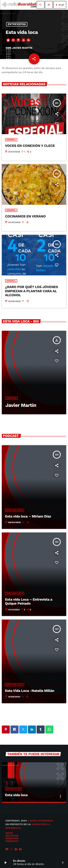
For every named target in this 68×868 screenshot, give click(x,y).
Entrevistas (17, 24)
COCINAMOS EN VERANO (25, 216)
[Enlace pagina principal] (19, 5)
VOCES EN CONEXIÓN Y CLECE (30, 146)
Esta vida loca (14, 510)
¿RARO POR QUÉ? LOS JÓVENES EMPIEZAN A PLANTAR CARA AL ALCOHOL (31, 291)
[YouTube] (6, 849)
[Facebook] (20, 849)
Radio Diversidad (41, 820)
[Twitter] (11, 849)
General (11, 140)
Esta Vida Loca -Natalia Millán (29, 691)
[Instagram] (16, 849)
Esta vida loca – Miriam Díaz (28, 516)
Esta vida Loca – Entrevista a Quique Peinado (28, 601)
